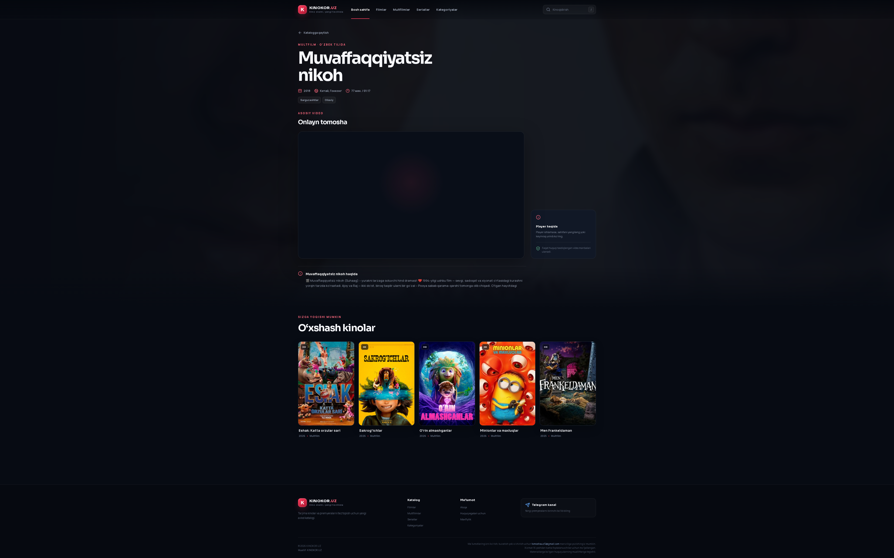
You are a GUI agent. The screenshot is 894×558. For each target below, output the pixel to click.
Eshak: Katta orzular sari (319, 431)
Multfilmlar (401, 9)
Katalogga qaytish (316, 33)
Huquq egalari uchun (473, 513)
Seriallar (423, 9)
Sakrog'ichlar (370, 431)
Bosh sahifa (360, 9)
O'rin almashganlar (436, 431)
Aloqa (463, 507)
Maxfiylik (465, 519)
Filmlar (381, 9)
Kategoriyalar (446, 9)
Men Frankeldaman (556, 431)
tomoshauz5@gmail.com (545, 543)
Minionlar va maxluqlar (499, 431)
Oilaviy (329, 100)
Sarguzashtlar (309, 100)
